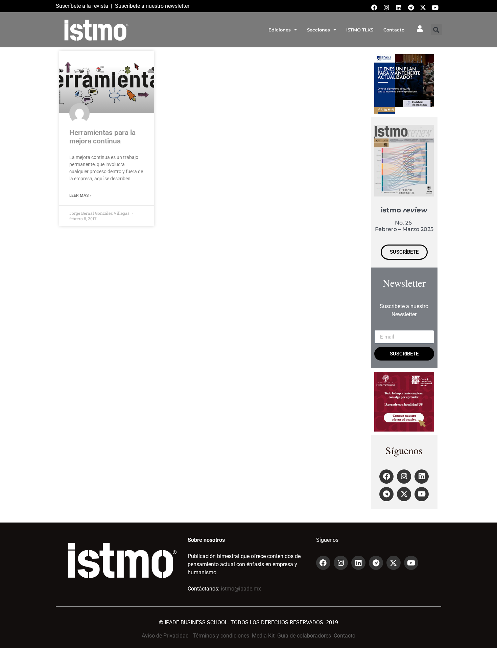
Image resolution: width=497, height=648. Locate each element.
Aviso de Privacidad (165, 635)
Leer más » (80, 195)
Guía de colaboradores (304, 635)
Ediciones (279, 29)
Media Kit (263, 635)
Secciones (318, 29)
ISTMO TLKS (359, 29)
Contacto (393, 29)
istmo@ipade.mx (241, 588)
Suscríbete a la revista (82, 6)
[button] (436, 29)
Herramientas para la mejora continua (102, 137)
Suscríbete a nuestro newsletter (152, 6)
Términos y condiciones (221, 635)
